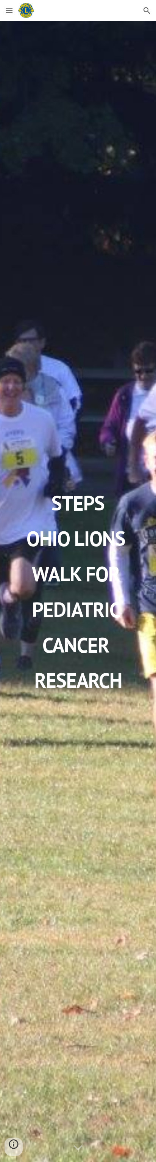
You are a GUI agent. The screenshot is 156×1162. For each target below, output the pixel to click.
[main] (78, 592)
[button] (9, 10)
